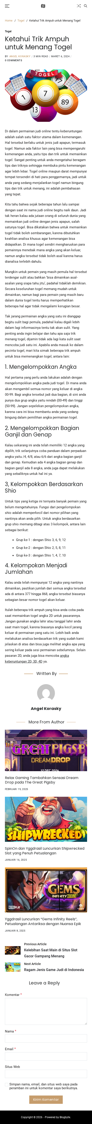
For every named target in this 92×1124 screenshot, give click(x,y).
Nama (10, 1031)
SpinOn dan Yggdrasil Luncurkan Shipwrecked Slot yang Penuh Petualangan (44, 851)
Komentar (13, 995)
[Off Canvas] (7, 6)
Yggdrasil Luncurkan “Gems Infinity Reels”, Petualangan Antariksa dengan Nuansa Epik (43, 921)
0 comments (13, 60)
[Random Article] (79, 6)
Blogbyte (65, 1117)
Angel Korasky (20, 56)
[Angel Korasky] (46, 693)
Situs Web (12, 1067)
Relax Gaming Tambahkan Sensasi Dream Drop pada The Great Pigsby (41, 780)
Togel (8, 31)
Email (10, 1049)
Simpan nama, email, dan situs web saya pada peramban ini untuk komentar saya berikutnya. (43, 1086)
